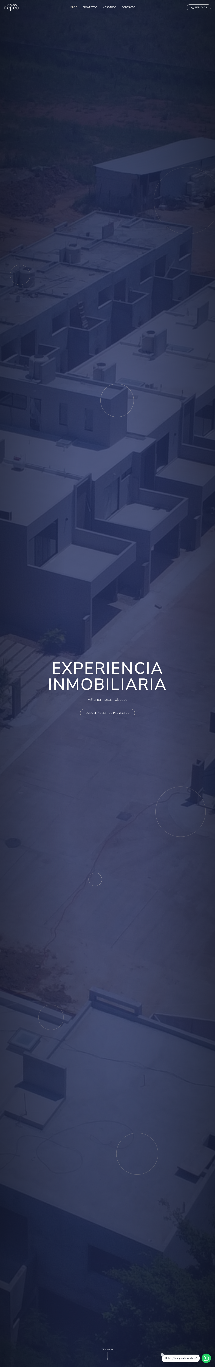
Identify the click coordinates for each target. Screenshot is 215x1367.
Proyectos (90, 7)
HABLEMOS (201, 7)
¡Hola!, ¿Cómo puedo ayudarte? (181, 1358)
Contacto (128, 7)
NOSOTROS (109, 7)
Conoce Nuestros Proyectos (107, 713)
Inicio (74, 7)
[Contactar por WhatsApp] (206, 1358)
